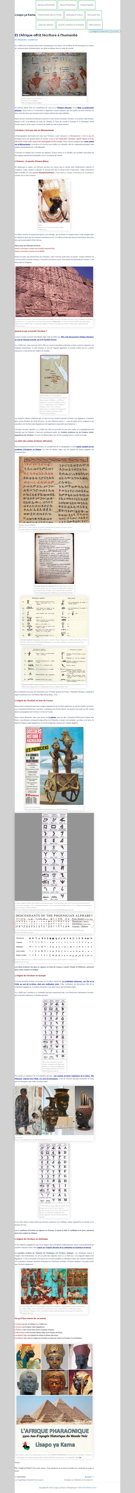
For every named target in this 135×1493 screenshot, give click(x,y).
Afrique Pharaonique (67, 5)
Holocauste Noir (93, 15)
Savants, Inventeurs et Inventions (71, 25)
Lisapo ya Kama (25, 14)
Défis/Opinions (95, 25)
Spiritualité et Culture (74, 15)
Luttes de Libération (45, 25)
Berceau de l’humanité (46, 5)
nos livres (115, 31)
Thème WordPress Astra (86, 1488)
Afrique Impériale (86, 5)
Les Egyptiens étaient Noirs (100, 31)
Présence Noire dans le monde (49, 15)
